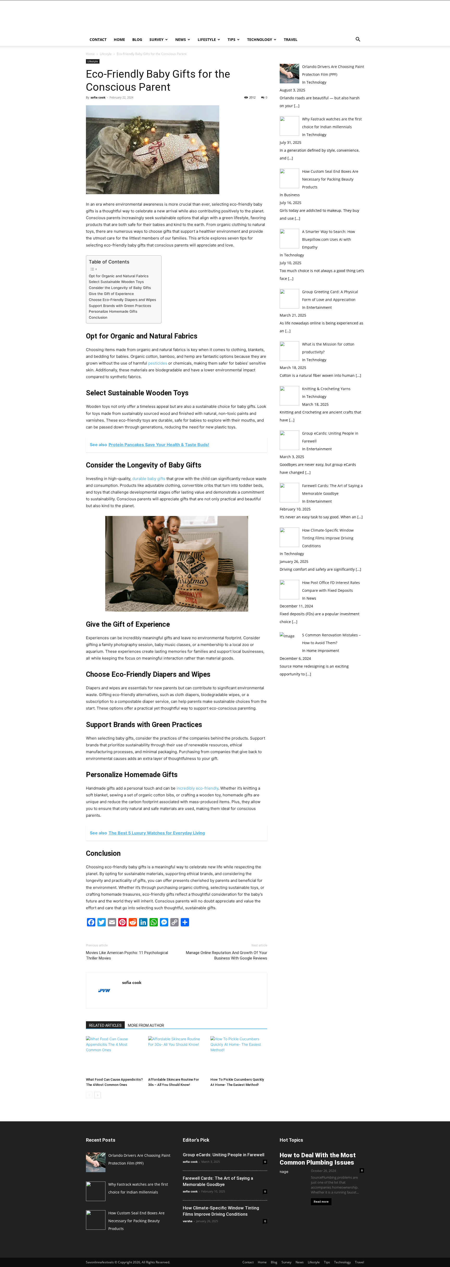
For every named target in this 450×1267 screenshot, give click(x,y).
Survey (156, 39)
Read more (321, 1201)
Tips (231, 39)
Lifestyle (207, 39)
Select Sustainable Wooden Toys (116, 282)
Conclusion (98, 317)
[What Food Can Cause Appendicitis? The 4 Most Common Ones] (114, 1055)
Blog (137, 39)
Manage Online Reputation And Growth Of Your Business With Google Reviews (226, 955)
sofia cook (98, 97)
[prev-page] (89, 1095)
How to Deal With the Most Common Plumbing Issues (318, 1159)
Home (119, 39)
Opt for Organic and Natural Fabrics (118, 276)
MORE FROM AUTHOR (146, 1025)
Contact (98, 39)
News (180, 39)
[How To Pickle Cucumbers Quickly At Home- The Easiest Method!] (238, 1055)
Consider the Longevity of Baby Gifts (120, 288)
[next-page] (97, 1095)
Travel (290, 39)
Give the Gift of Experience (111, 294)
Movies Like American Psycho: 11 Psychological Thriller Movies (127, 955)
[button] (358, 40)
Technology (259, 39)
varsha (187, 1221)
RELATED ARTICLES (105, 1025)
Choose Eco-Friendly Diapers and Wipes (122, 300)
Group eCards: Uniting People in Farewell (223, 1154)
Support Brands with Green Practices (120, 306)
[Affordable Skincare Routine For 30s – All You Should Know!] (176, 1055)
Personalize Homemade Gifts (113, 311)
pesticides (157, 363)
